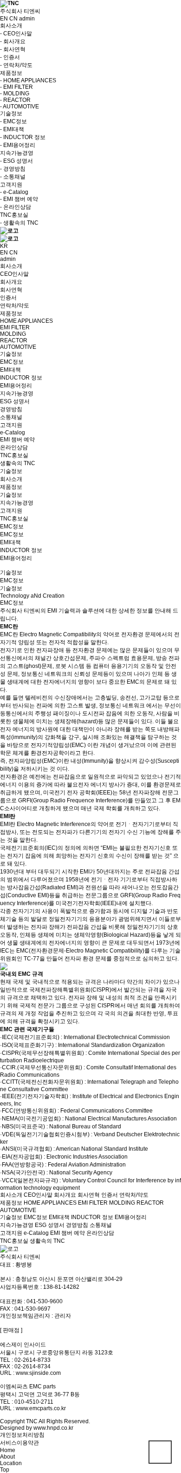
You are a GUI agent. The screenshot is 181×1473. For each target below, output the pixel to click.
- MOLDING (14, 93)
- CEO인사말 (16, 33)
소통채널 (101, 1225)
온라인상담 (100, 1233)
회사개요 (65, 1195)
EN (4, 18)
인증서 (109, 1195)
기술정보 (11, 495)
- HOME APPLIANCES (28, 80)
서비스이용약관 (19, 1443)
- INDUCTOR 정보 (22, 137)
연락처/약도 (134, 1195)
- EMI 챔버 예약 (19, 199)
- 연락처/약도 (16, 65)
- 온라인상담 (15, 207)
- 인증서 (10, 57)
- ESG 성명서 (16, 161)
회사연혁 (89, 1195)
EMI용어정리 (16, 558)
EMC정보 (12, 534)
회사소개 (11, 479)
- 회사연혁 (13, 49)
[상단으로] (160, 1452)
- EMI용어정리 (17, 145)
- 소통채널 (13, 176)
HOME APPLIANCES (50, 1203)
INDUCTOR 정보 (21, 550)
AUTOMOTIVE (18, 1210)
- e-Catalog (14, 192)
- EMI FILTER (16, 87)
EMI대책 (10, 542)
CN (13, 18)
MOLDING (122, 1203)
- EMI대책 (12, 129)
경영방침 (77, 1225)
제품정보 (11, 487)
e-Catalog (36, 1233)
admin (27, 18)
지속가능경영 (16, 503)
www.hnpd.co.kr (53, 1428)
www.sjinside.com (38, 1373)
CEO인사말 (38, 1195)
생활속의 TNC (47, 1241)
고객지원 (11, 510)
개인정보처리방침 (22, 1435)
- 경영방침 (13, 169)
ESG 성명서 (50, 1225)
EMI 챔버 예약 (67, 1233)
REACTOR (150, 1203)
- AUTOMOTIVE (19, 106)
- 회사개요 (13, 41)
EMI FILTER (93, 1203)
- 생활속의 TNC (19, 223)
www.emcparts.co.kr (41, 1408)
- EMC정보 (13, 121)
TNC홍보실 (14, 518)
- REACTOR (15, 100)
